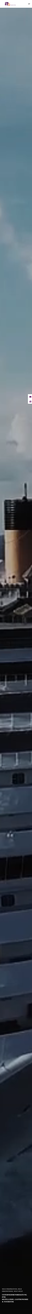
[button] (29, 4)
